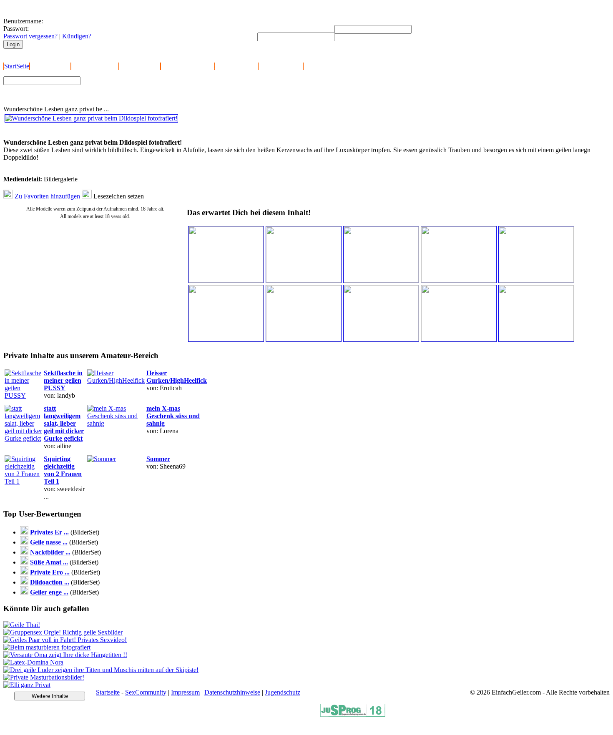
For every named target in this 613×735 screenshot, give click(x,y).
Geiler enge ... (49, 592)
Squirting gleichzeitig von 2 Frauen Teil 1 (63, 470)
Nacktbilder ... (50, 552)
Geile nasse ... (49, 542)
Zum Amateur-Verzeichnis (119, 87)
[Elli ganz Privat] (26, 684)
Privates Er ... (49, 532)
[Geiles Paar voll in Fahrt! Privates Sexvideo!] (65, 639)
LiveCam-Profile (281, 66)
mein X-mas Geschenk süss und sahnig (173, 416)
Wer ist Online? (139, 66)
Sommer (158, 458)
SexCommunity (145, 692)
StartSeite (16, 66)
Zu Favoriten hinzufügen (47, 196)
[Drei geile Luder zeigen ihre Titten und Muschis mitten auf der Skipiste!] (100, 669)
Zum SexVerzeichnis (113, 95)
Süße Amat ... (49, 562)
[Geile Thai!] (21, 624)
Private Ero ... (50, 572)
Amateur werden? (94, 66)
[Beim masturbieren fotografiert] (46, 647)
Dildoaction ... (49, 582)
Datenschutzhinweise (232, 692)
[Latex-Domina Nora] (33, 662)
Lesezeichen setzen (118, 196)
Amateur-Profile (236, 66)
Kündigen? (76, 36)
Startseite (108, 692)
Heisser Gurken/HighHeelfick (176, 376)
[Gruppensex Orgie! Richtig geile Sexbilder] (63, 632)
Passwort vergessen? (30, 36)
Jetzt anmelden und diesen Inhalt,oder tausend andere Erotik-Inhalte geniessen (62, 131)
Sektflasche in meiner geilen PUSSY (63, 380)
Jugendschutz (282, 692)
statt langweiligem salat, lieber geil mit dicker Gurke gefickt (64, 423)
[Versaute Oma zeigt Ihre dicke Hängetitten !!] (65, 654)
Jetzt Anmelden (50, 66)
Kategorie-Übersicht (187, 66)
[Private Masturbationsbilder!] (43, 677)
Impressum (185, 692)
